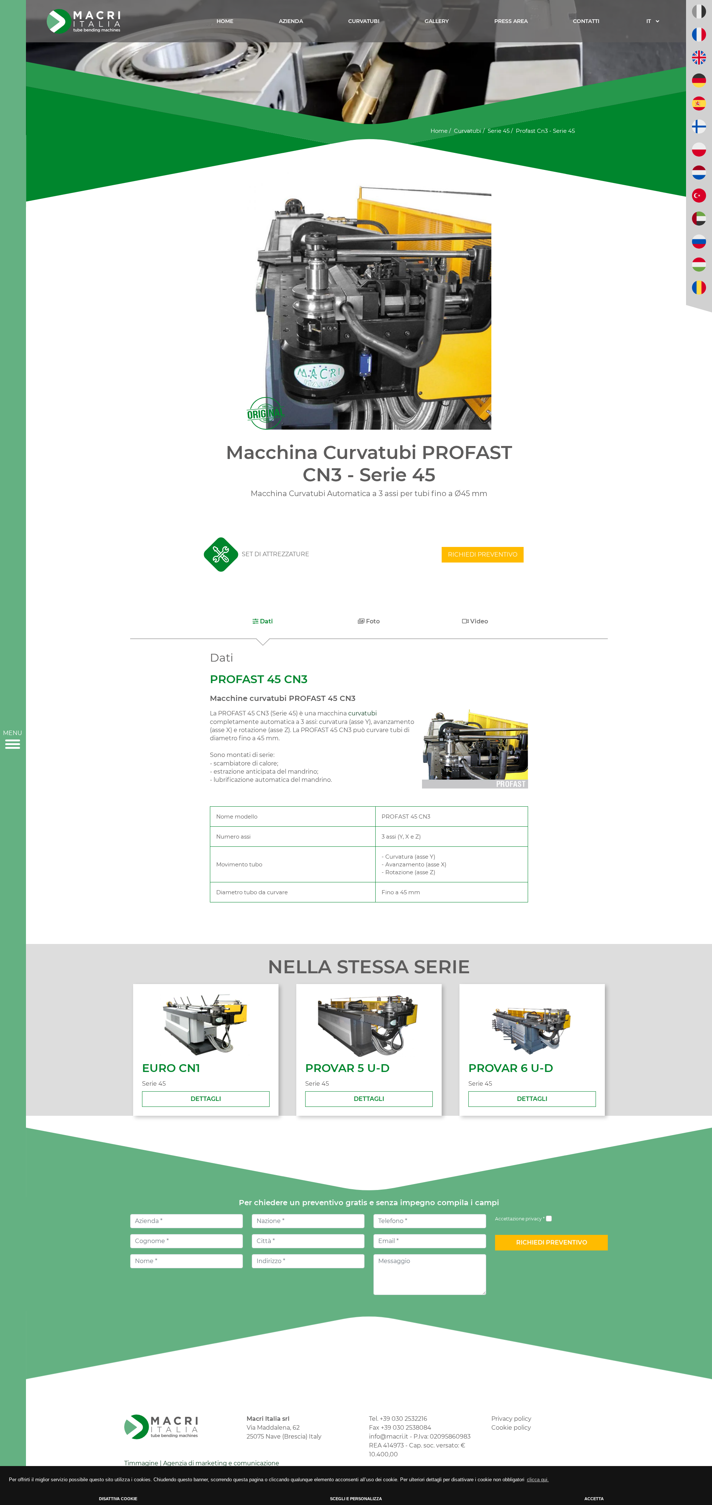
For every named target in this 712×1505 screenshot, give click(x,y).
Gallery (437, 21)
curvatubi (467, 130)
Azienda (291, 21)
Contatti (586, 21)
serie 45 (499, 130)
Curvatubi (363, 21)
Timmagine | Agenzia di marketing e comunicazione (201, 1463)
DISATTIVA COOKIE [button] (118, 1498)
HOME (225, 21)
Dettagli (206, 1098)
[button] (263, 621)
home (439, 130)
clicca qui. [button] (538, 1479)
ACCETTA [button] (594, 1498)
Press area (511, 21)
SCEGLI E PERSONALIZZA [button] (356, 1498)
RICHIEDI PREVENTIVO (482, 554)
